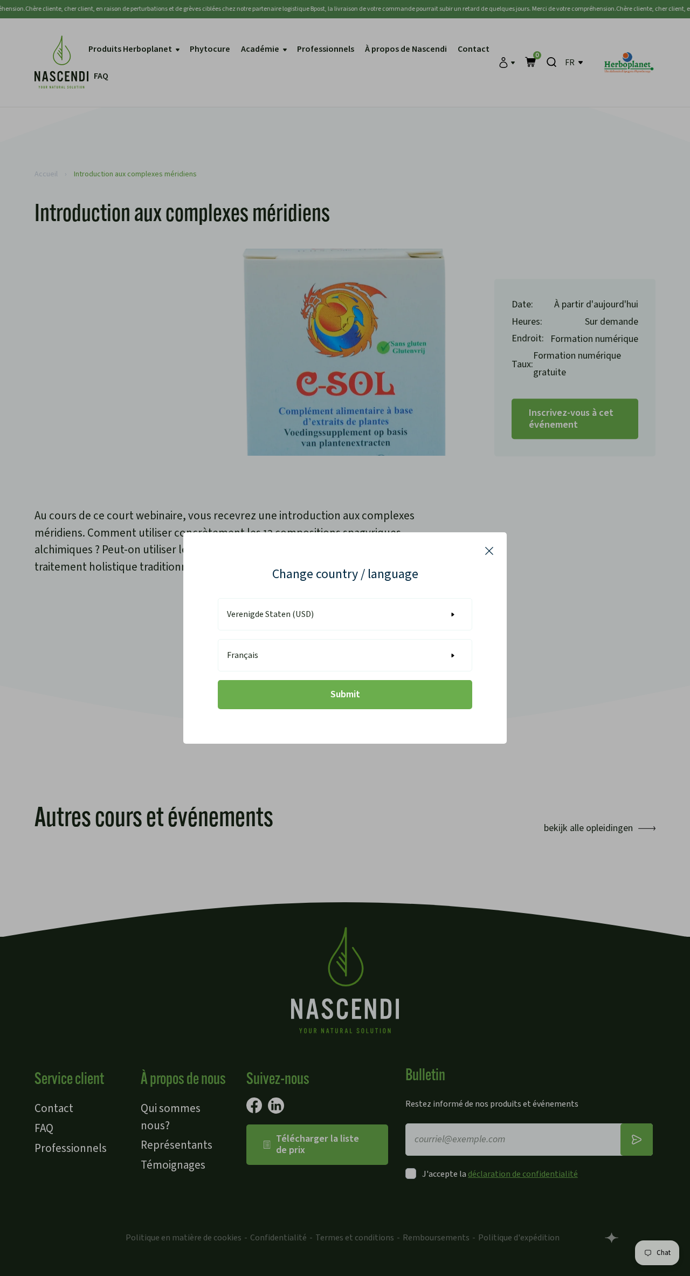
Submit (345, 694)
